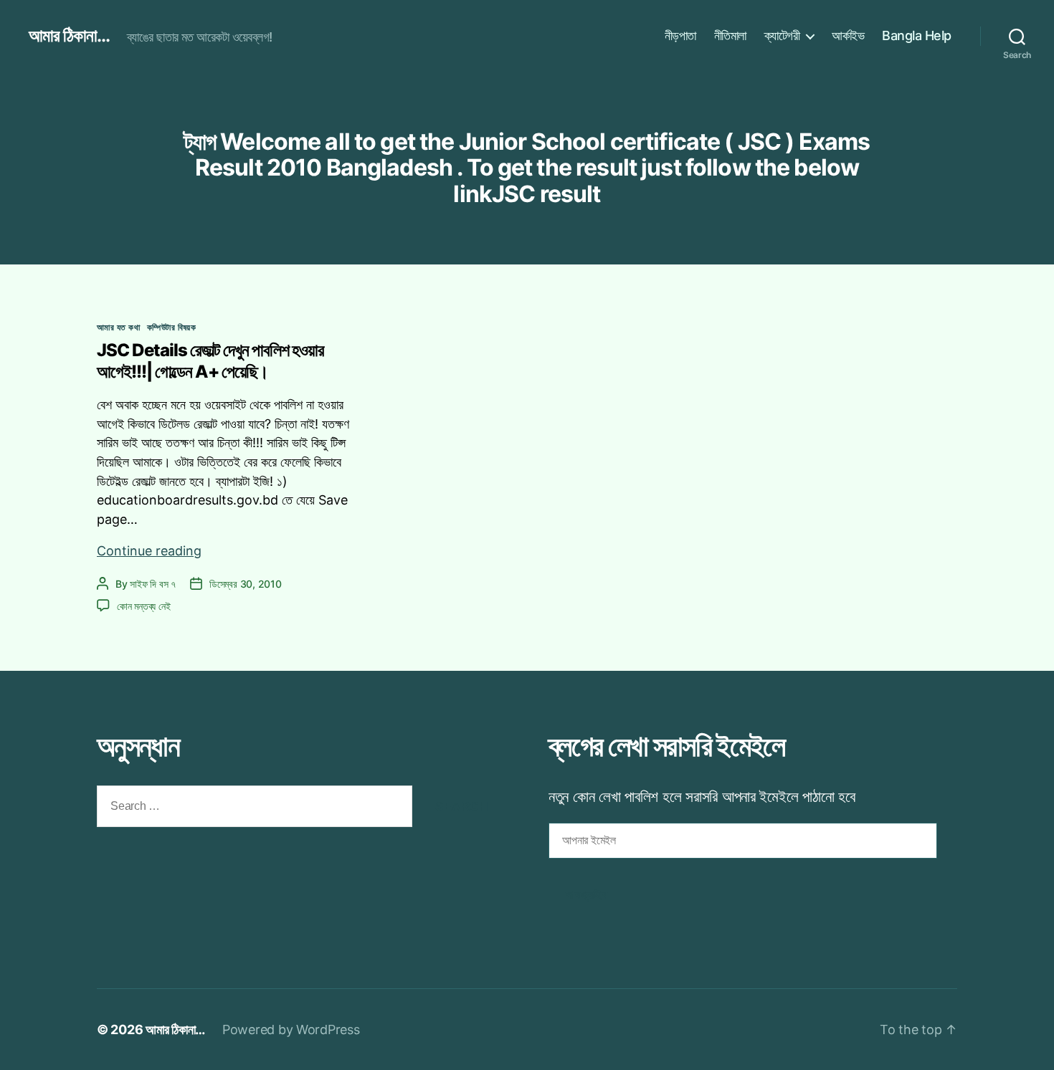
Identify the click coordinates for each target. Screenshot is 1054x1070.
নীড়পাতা (680, 35)
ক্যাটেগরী (782, 35)
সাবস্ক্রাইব (586, 895)
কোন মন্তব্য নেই (143, 606)
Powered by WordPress (291, 1029)
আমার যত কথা (118, 327)
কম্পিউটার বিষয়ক (171, 327)
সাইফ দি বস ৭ (153, 584)
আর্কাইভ (848, 35)
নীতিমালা (730, 35)
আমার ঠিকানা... (69, 35)
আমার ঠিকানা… (175, 1029)
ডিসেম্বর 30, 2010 (245, 584)
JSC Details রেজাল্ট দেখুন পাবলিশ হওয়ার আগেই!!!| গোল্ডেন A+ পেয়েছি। (210, 361)
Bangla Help (916, 35)
